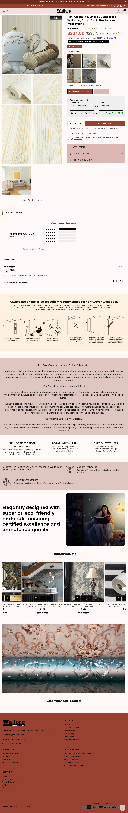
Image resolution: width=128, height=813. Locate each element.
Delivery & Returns (96, 128)
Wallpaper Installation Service (98, 6)
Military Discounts (71, 759)
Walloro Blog (69, 734)
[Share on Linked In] (35, 200)
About (4, 776)
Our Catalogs (69, 731)
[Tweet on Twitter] (29, 200)
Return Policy (7, 791)
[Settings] (118, 11)
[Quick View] (30, 598)
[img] (9, 266)
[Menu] (3, 11)
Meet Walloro (7, 759)
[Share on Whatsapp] (39, 200)
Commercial (69, 736)
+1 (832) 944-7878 (16, 735)
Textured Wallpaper (10, 753)
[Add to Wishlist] (18, 598)
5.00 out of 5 (28, 234)
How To (67, 725)
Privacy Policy (8, 779)
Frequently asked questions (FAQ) (78, 753)
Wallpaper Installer (71, 739)
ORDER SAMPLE (102, 91)
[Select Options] (24, 598)
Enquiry (113, 128)
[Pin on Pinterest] (32, 200)
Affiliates (5, 785)
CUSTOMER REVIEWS (15, 213)
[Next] (124, 589)
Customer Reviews (71, 762)
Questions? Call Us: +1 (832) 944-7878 (33, 6)
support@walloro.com (17, 739)
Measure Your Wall (71, 728)
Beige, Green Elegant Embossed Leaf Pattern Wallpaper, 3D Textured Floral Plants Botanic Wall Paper (106, 605)
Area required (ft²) (79, 100)
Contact (5, 788)
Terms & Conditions (10, 782)
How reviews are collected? (16, 283)
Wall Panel (6, 756)
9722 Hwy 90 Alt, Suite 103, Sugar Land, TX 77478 (31, 730)
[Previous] (4, 589)
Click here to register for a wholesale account (88, 41)
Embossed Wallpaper (11, 762)
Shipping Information (72, 756)
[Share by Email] (42, 200)
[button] (123, 11)
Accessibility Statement (73, 765)
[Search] (8, 11)
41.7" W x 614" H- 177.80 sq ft (80, 91)
